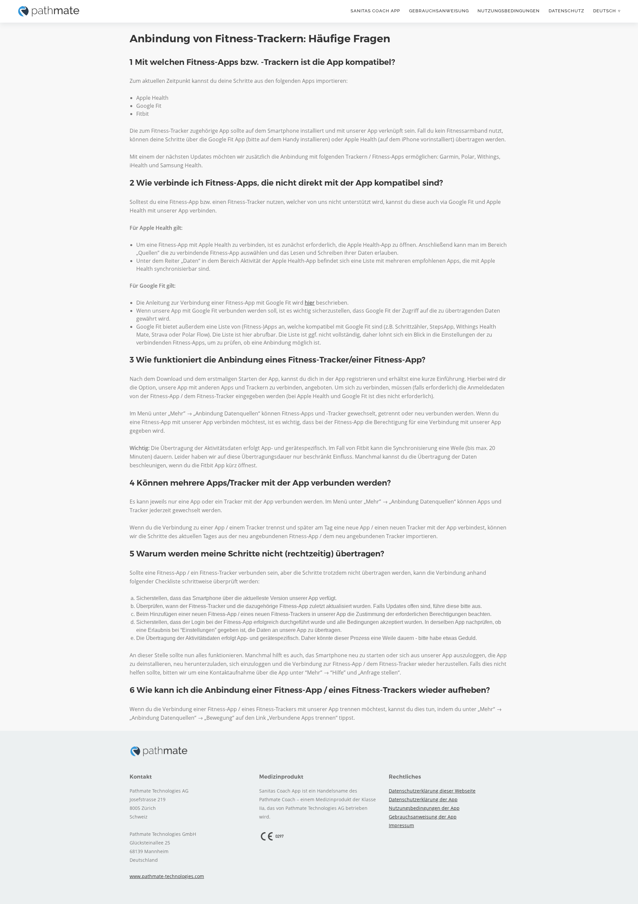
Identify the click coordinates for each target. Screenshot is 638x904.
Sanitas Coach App (375, 10)
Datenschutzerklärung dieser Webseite (432, 791)
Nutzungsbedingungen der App (424, 808)
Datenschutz (566, 10)
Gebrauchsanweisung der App (423, 817)
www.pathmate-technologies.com (167, 876)
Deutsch (604, 10)
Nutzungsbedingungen (509, 10)
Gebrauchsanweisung (439, 10)
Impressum (401, 825)
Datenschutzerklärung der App (423, 799)
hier (310, 302)
